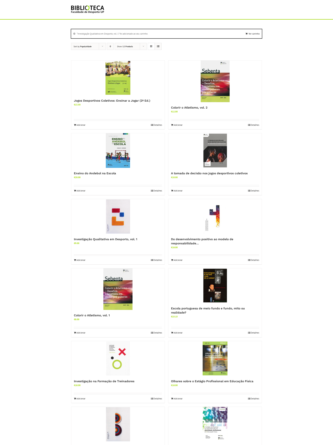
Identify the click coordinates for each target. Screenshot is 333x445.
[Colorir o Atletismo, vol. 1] (118, 289)
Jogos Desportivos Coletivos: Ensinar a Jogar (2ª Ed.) (112, 100)
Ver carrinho (254, 33)
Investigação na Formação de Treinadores (104, 381)
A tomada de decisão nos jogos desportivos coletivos (209, 173)
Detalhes (157, 124)
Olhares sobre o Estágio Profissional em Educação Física (212, 381)
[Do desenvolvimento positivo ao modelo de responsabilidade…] (215, 216)
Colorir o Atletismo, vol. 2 (189, 107)
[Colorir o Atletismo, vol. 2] (215, 81)
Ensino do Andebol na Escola (95, 173)
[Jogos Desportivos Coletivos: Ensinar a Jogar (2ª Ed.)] (118, 78)
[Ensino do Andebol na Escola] (118, 150)
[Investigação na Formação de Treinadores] (118, 358)
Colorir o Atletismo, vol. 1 (92, 315)
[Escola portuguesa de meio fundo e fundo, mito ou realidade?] (215, 285)
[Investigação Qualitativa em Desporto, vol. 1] (118, 216)
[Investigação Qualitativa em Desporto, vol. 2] (118, 424)
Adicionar (80, 124)
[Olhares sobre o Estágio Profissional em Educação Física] (215, 358)
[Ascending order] (110, 46)
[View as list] (158, 46)
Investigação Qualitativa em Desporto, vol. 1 (105, 239)
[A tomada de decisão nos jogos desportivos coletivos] (215, 150)
